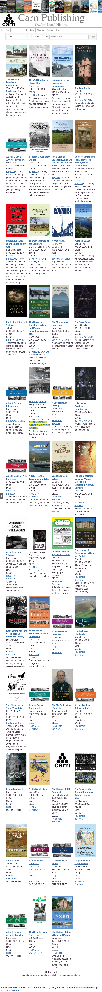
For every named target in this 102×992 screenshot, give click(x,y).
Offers (58, 30)
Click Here (57, 975)
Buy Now (10, 91)
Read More (34, 349)
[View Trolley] (93, 36)
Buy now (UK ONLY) (61, 259)
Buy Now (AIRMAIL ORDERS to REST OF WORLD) (39, 425)
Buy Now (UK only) (84, 100)
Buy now (56, 177)
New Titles (30, 30)
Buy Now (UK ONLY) (39, 352)
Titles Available (18, 30)
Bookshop (5, 30)
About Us (40, 30)
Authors (50, 30)
